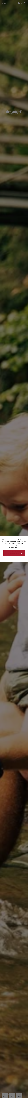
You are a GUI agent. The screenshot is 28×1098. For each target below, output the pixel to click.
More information (14, 547)
